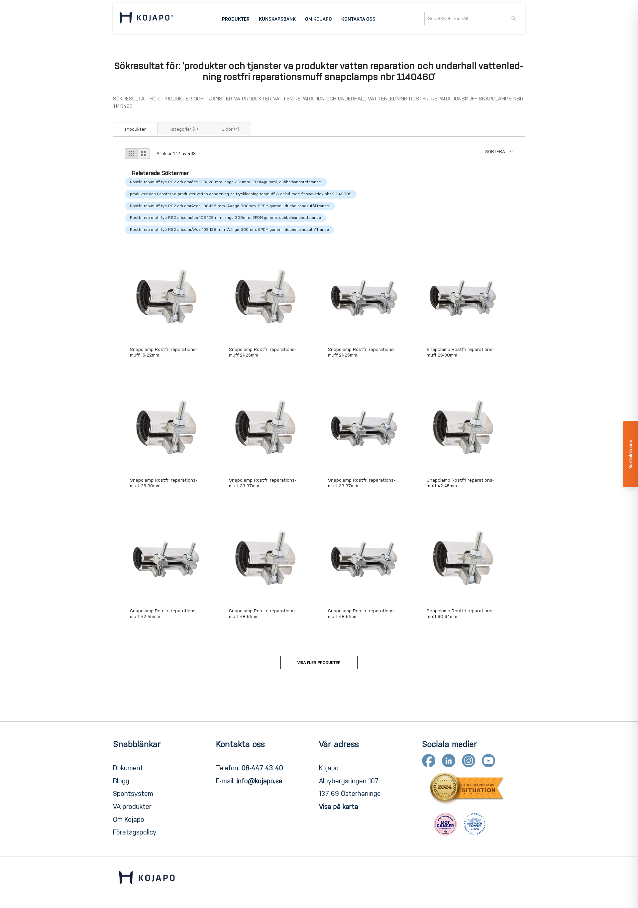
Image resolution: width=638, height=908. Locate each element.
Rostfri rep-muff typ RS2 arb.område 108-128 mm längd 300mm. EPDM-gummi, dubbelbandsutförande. (226, 182)
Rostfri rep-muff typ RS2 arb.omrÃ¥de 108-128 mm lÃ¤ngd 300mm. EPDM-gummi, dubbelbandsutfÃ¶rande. (230, 206)
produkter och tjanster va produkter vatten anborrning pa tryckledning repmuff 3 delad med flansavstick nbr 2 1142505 (241, 194)
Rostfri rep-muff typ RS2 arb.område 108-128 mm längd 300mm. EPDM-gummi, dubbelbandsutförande (225, 217)
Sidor (230, 129)
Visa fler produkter (319, 662)
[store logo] (146, 19)
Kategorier (183, 129)
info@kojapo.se (259, 781)
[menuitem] (235, 18)
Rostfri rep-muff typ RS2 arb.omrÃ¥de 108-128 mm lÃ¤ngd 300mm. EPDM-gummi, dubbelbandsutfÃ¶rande (229, 229)
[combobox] (471, 18)
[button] (499, 151)
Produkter (135, 129)
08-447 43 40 (262, 768)
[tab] (135, 128)
